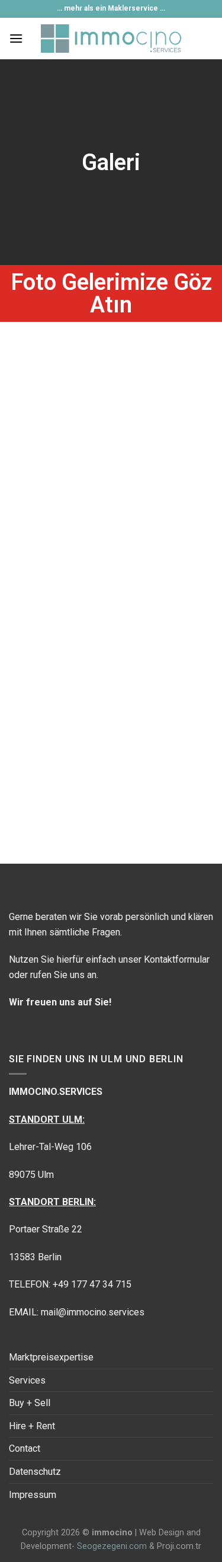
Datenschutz (35, 1471)
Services (27, 1380)
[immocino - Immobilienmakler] (111, 38)
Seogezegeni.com (112, 1546)
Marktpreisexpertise (51, 1357)
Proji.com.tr (179, 1546)
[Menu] (16, 38)
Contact (24, 1448)
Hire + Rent (32, 1426)
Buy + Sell (29, 1402)
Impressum (32, 1494)
